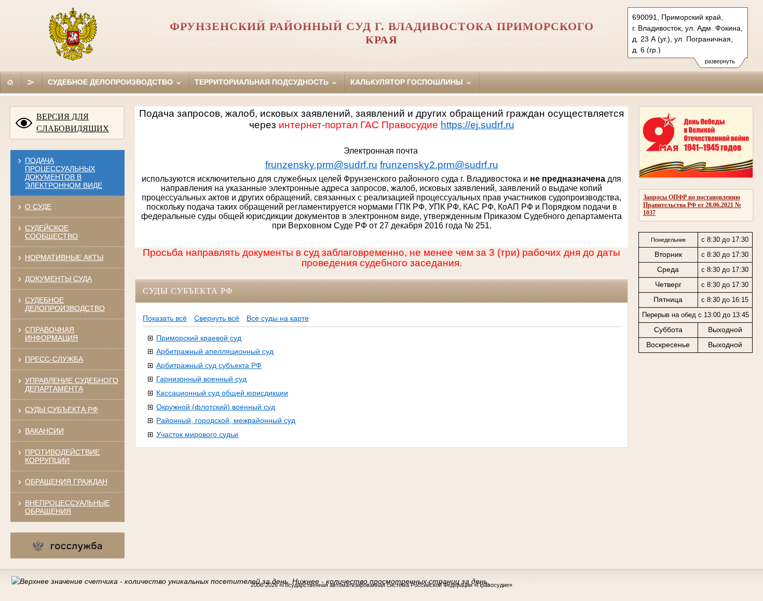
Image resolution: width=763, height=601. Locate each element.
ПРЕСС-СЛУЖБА (54, 359)
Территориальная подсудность (263, 82)
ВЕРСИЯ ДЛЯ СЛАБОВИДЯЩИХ (72, 122)
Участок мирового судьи (197, 434)
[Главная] (10, 82)
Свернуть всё (216, 318)
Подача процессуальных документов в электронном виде (63, 172)
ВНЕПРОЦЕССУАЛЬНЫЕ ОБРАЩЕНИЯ (67, 507)
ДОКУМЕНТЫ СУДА (58, 279)
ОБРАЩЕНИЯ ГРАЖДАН (66, 481)
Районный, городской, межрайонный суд (225, 420)
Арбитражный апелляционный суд (215, 351)
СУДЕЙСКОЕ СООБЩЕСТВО (51, 232)
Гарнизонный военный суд (201, 379)
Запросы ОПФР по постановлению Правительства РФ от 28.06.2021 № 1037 (692, 205)
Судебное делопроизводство (111, 82)
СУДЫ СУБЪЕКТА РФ (61, 409)
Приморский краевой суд (198, 338)
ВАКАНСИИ (44, 431)
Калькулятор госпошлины (407, 82)
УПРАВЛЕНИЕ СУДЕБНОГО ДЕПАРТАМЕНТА (71, 384)
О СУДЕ (38, 206)
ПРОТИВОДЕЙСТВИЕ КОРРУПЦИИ (62, 456)
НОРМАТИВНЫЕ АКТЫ (64, 257)
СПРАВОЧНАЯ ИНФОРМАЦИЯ (51, 333)
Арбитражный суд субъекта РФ (209, 365)
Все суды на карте (278, 318)
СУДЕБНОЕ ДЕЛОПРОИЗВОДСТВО (65, 304)
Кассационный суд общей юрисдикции (222, 393)
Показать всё (165, 318)
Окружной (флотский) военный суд (215, 407)
